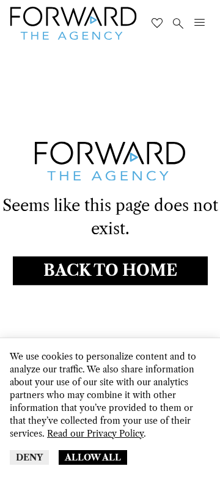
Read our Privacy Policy (95, 433)
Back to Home (110, 271)
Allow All (93, 457)
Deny (29, 457)
